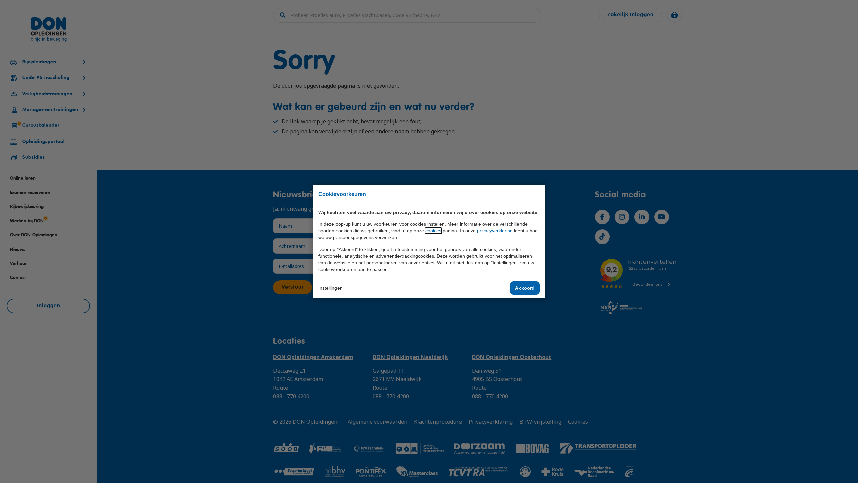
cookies (433, 230)
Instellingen (330, 288)
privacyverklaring (495, 230)
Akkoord (525, 288)
